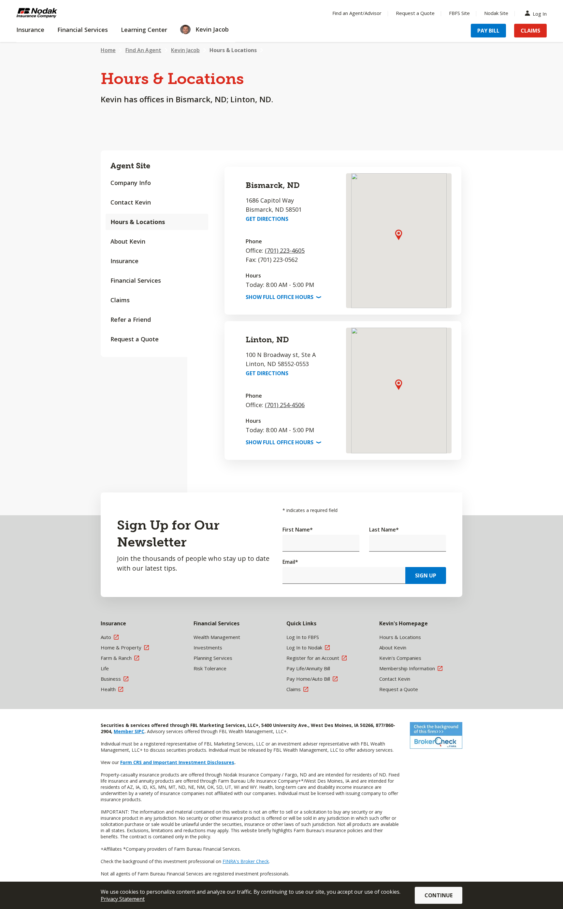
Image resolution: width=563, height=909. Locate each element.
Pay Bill (488, 30)
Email (290, 561)
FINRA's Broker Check (246, 861)
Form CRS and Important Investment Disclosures (177, 762)
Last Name (384, 529)
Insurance (124, 261)
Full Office (283, 297)
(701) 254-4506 (285, 405)
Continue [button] (439, 895)
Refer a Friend (130, 319)
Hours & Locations (233, 50)
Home (108, 50)
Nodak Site (496, 13)
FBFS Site (459, 13)
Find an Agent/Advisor (357, 13)
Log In (540, 13)
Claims (530, 30)
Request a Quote (415, 13)
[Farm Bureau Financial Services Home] (58, 13)
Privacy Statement (123, 898)
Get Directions (267, 218)
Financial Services (135, 280)
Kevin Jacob (185, 50)
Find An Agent (143, 50)
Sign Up (425, 575)
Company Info (130, 183)
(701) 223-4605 (285, 250)
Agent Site (130, 165)
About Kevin (127, 241)
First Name (297, 529)
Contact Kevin (130, 202)
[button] (399, 235)
